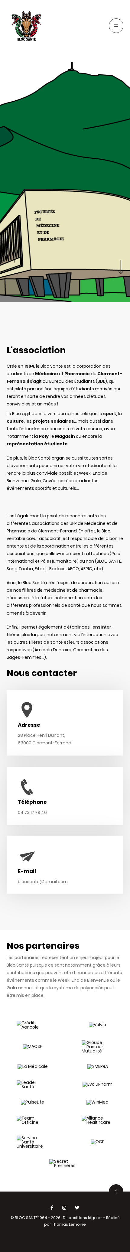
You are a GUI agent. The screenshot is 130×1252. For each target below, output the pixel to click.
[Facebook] (51, 1208)
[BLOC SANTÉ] (27, 25)
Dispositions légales (82, 1217)
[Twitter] (77, 1208)
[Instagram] (64, 1208)
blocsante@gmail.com (43, 882)
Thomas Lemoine (69, 1224)
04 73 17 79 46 (32, 812)
